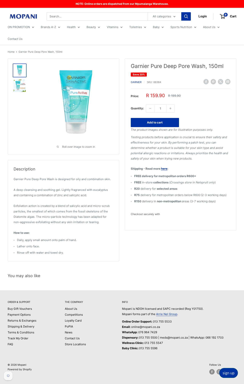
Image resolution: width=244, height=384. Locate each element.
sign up (228, 373)
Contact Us (15, 39)
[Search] (186, 16)
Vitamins (112, 27)
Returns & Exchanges (22, 320)
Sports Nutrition (181, 27)
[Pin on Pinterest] (213, 81)
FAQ (10, 344)
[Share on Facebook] (206, 81)
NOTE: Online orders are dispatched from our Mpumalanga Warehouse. (122, 3)
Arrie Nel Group (166, 314)
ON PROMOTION (19, 27)
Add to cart (155, 122)
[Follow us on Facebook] (212, 371)
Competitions (74, 314)
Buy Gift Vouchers (20, 309)
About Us (209, 27)
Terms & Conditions (21, 332)
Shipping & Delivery (21, 326)
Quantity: (137, 108)
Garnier (136, 82)
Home (11, 51)
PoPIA (69, 326)
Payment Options (19, 314)
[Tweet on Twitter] (220, 81)
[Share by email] (227, 81)
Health (71, 27)
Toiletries (135, 27)
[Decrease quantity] (150, 108)
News (68, 332)
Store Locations (75, 344)
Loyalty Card (73, 320)
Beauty (91, 27)
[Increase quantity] (170, 108)
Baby (156, 27)
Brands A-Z (48, 27)
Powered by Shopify (20, 369)
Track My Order (18, 338)
